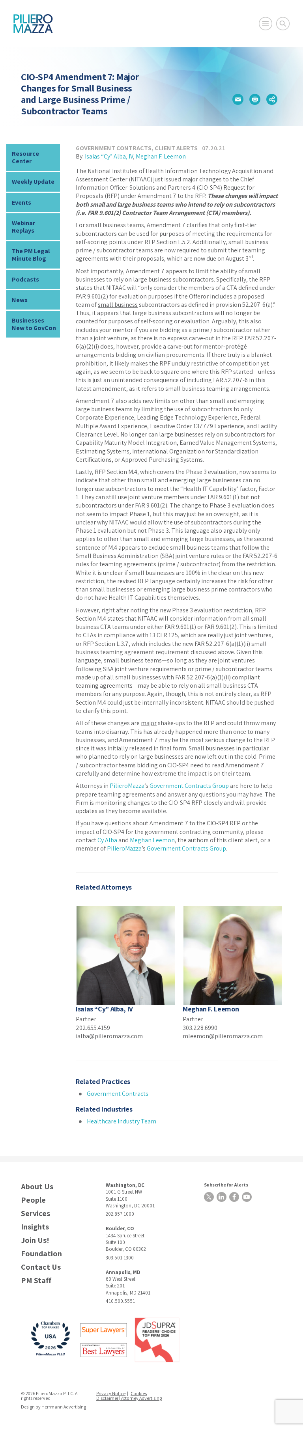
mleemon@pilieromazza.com (223, 1036)
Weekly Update (33, 181)
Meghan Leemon (152, 840)
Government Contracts (114, 148)
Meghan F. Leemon (161, 156)
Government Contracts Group (189, 786)
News (20, 300)
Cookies (139, 1393)
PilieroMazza (127, 786)
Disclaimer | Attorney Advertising (129, 1398)
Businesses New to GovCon (34, 324)
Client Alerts (176, 148)
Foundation (41, 1254)
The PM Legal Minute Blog (31, 255)
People (33, 1200)
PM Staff (36, 1280)
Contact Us (41, 1267)
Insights (35, 1227)
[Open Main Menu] (265, 23)
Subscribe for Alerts (226, 1185)
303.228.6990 (200, 1028)
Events (21, 202)
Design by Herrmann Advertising (53, 1407)
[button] (237, 99)
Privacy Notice (110, 1393)
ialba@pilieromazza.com (109, 1036)
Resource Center (25, 157)
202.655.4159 (93, 1028)
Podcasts (25, 279)
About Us (37, 1187)
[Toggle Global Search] (283, 23)
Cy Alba (107, 840)
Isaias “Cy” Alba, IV (109, 156)
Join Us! (35, 1240)
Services (35, 1213)
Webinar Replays (23, 227)
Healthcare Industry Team (121, 1121)
